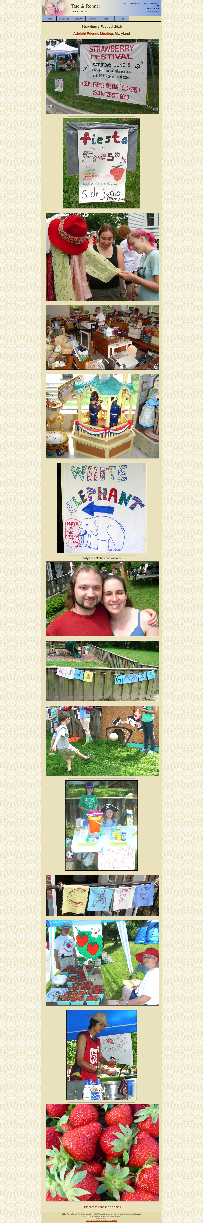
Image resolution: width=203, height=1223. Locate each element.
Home (49, 19)
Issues (107, 19)
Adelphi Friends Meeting (93, 34)
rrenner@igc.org (153, 11)
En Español (64, 19)
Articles (92, 19)
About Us (78, 19)
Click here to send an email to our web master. (101, 1221)
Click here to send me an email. (101, 1207)
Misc (122, 19)
